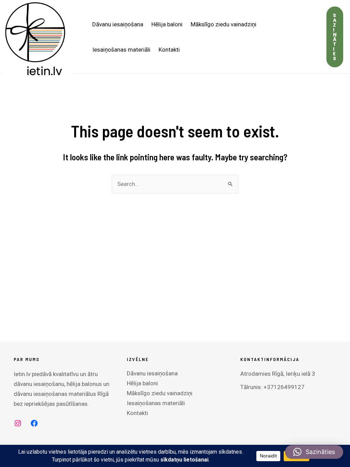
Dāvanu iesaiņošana (117, 24)
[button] (334, 36)
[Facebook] (34, 423)
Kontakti (169, 49)
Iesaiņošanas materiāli (121, 49)
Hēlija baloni (167, 24)
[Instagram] (18, 423)
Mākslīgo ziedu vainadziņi (223, 24)
